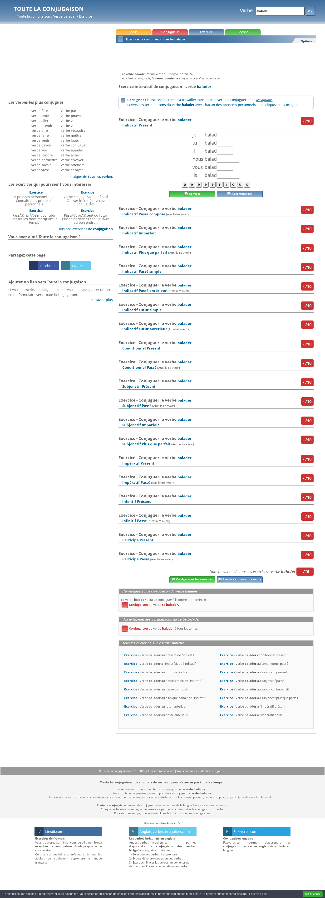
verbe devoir (41, 145)
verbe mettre (71, 135)
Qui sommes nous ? (161, 771)
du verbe (151, 604)
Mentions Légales (212, 771)
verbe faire (40, 135)
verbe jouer (70, 140)
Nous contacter (187, 771)
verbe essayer (72, 170)
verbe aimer (70, 155)
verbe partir (70, 110)
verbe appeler (72, 150)
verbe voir (39, 150)
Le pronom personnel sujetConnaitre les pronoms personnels (34, 198)
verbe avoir (40, 115)
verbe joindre (42, 155)
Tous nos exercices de (83, 229)
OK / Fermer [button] (312, 894)
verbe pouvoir (72, 115)
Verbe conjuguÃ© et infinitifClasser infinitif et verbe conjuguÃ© (86, 198)
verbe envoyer (72, 160)
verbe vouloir (71, 120)
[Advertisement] (215, 56)
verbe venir (40, 140)
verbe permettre (44, 160)
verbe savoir (41, 165)
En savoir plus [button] (258, 894)
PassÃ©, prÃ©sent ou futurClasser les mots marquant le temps (34, 216)
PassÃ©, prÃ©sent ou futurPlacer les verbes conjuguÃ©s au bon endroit (85, 216)
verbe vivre (40, 170)
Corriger (194, 194)
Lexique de (89, 176)
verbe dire (39, 130)
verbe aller (40, 120)
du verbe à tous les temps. (160, 628)
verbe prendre (42, 125)
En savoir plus (100, 299)
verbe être (39, 110)
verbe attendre (73, 165)
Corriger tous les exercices (194, 579)
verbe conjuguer (74, 145)
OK (310, 11)
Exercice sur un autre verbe (241, 579)
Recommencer (241, 194)
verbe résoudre (73, 130)
